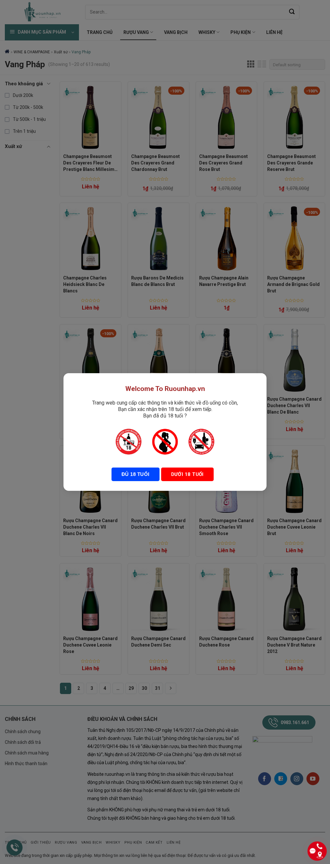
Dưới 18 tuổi (187, 474)
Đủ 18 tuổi (135, 474)
